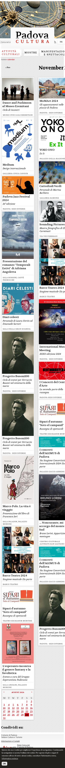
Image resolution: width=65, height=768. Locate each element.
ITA (61, 42)
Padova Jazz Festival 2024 (16, 198)
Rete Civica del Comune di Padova (25, 746)
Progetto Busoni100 (16, 376)
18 (9, 711)
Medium (8, 165)
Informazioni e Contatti (10, 741)
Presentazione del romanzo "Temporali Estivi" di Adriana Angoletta (16, 267)
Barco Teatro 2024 (51, 288)
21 (22, 711)
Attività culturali (11, 53)
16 (31, 708)
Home (3, 59)
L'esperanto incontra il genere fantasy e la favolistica (16, 669)
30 (31, 714)
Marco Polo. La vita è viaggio (16, 508)
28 (22, 714)
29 (26, 714)
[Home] (32, 44)
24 (4, 714)
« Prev (7, 67)
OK (4, 764)
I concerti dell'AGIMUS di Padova (49, 453)
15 (27, 708)
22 (26, 711)
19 (13, 711)
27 (17, 714)
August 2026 (17, 692)
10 (4, 708)
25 (8, 714)
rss (55, 42)
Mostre (30, 52)
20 (17, 711)
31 (4, 718)
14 (22, 708)
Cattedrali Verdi (50, 186)
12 (13, 708)
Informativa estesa (10, 758)
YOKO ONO (47, 150)
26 (13, 714)
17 (4, 711)
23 (31, 711)
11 (9, 708)
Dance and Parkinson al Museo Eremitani (16, 104)
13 (17, 708)
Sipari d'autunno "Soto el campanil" (51, 423)
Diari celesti (11, 317)
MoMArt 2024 (48, 101)
